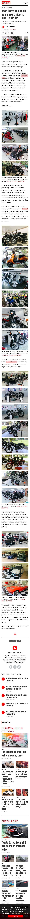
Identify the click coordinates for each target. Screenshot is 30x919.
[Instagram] (12, 33)
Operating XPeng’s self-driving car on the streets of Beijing (21, 871)
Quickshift (9, 7)
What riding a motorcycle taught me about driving (16, 696)
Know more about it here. (19, 913)
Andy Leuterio (10, 27)
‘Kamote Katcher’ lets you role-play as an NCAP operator (8, 896)
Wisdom (4, 769)
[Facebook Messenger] (9, 33)
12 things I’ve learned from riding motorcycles (17, 679)
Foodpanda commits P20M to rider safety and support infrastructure (7, 871)
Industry (4, 797)
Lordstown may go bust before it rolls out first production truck (7, 804)
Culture (4, 839)
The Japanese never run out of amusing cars (14, 753)
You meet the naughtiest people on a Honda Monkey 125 (16, 687)
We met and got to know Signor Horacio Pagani (21, 774)
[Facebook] (3, 33)
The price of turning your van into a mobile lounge (22, 803)
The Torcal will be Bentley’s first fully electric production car (21, 896)
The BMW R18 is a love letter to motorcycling (16, 713)
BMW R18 (25, 209)
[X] (6, 33)
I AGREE (15, 916)
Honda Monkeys (11, 362)
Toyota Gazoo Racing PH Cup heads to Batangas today (14, 846)
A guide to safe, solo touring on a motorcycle (17, 704)
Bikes (3, 7)
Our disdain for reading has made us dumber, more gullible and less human (8, 777)
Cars (3, 749)
